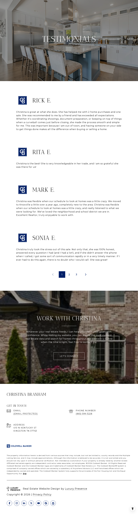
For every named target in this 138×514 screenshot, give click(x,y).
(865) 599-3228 (84, 413)
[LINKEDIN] (24, 503)
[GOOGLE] (46, 503)
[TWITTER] (31, 503)
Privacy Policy (42, 494)
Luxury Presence (76, 488)
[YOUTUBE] (38, 503)
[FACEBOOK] (9, 503)
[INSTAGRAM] (16, 503)
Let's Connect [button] (69, 356)
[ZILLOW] (53, 503)
